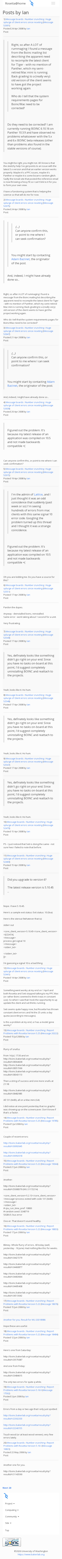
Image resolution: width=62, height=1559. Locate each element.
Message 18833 (49, 1229)
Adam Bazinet (20, 259)
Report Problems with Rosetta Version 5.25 (28, 1032)
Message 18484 (49, 1334)
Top (7, 1530)
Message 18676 (49, 1304)
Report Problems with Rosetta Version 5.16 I (28, 1444)
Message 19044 (49, 1163)
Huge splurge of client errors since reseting (27, 21)
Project (9, 1503)
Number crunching (34, 19)
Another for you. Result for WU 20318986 (24, 1319)
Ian (28, 28)
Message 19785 (49, 1120)
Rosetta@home (15, 3)
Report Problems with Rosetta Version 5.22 (28, 1162)
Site (7, 1522)
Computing (11, 1510)
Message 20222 (49, 1033)
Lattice (38, 494)
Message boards (14, 19)
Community (11, 1516)
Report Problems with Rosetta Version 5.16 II (28, 1388)
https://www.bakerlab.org (31, 1554)
